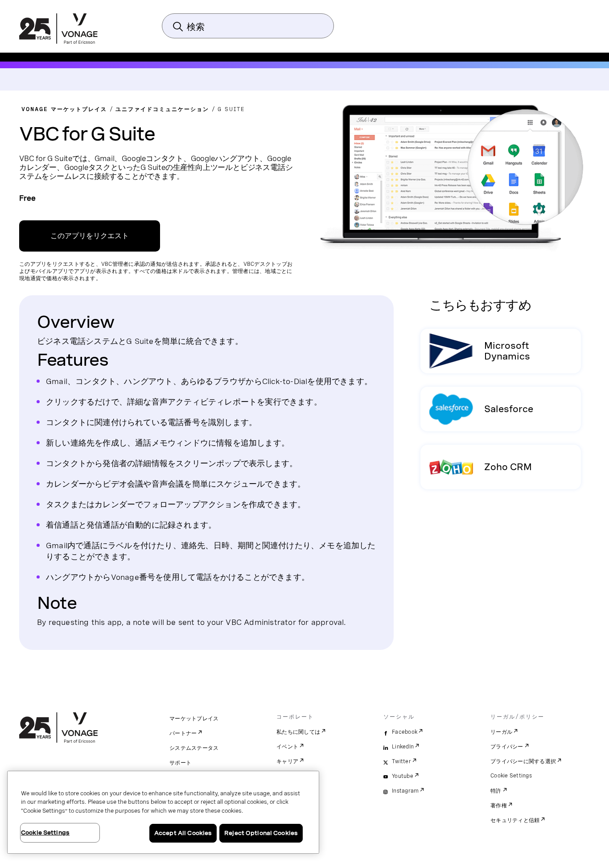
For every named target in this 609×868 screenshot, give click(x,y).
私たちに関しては (298, 732)
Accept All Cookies (183, 833)
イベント (287, 747)
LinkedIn (403, 747)
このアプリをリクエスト (89, 235)
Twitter (401, 761)
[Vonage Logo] (58, 29)
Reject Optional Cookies (261, 833)
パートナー (183, 733)
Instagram (405, 791)
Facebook (404, 732)
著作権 (498, 805)
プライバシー (506, 747)
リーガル (501, 732)
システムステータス (193, 748)
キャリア (287, 761)
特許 (496, 791)
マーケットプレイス (193, 718)
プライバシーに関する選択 (523, 761)
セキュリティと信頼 (514, 820)
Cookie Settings (511, 776)
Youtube (402, 776)
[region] (163, 812)
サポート (180, 763)
